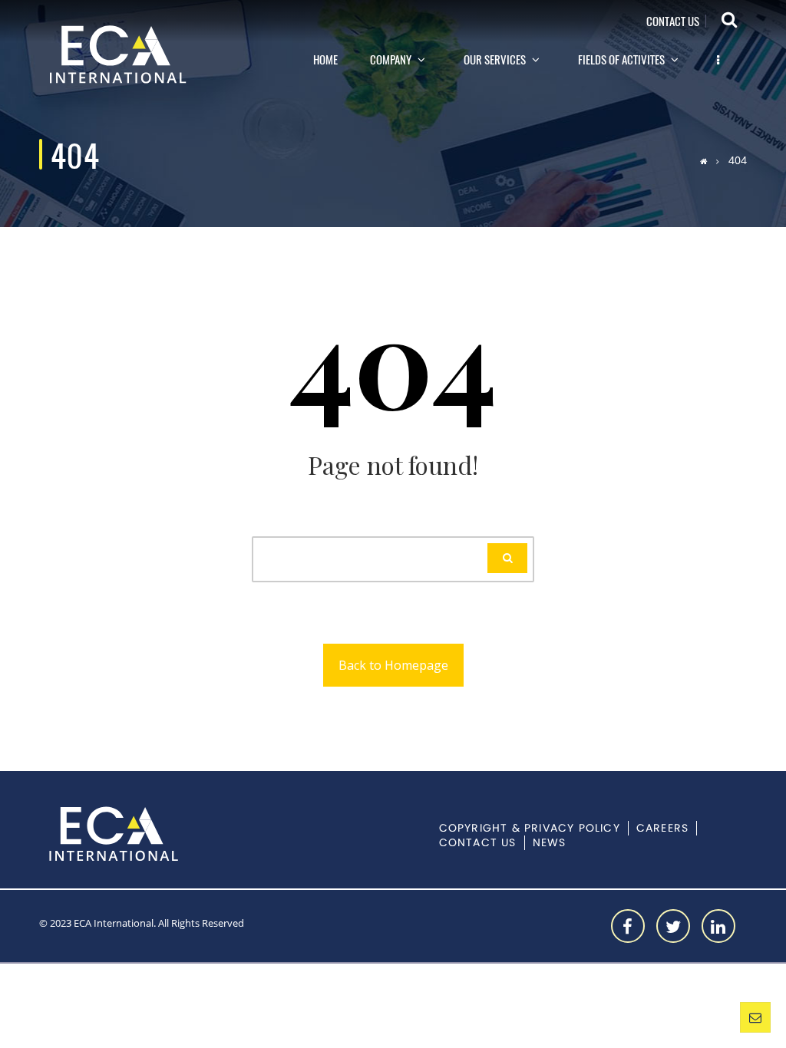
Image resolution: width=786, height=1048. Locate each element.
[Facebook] (628, 926)
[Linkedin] (718, 926)
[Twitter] (673, 926)
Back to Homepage (393, 665)
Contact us (672, 21)
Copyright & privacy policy (529, 828)
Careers (662, 828)
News (549, 842)
